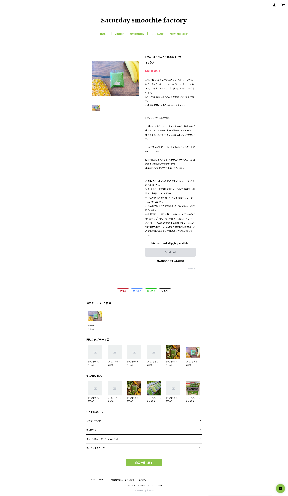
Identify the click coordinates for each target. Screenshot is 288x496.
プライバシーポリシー (97, 480)
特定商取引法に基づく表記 (122, 480)
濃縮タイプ (91, 430)
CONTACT (157, 34)
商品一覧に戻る (144, 462)
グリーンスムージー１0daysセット (102, 439)
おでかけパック (93, 420)
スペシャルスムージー (96, 448)
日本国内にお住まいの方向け (170, 261)
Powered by (141, 490)
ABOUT (119, 34)
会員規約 (142, 480)
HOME (104, 34)
